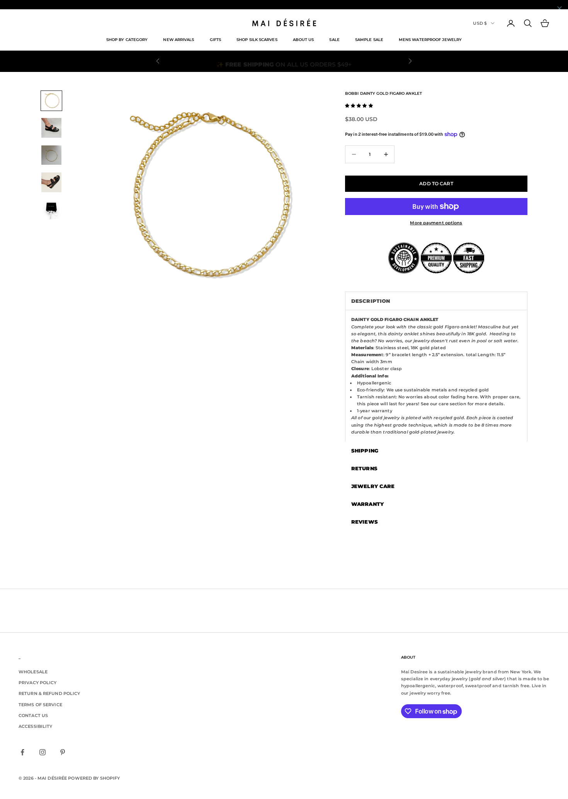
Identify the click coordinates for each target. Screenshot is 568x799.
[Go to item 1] (51, 100)
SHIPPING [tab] (364, 450)
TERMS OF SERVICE (40, 704)
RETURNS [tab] (364, 468)
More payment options (436, 222)
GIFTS (215, 40)
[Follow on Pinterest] (62, 752)
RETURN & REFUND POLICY (49, 693)
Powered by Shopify (94, 778)
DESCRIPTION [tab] (370, 301)
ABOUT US (303, 40)
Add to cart (436, 183)
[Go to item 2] (51, 127)
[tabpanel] (436, 375)
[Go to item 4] (51, 182)
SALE (334, 40)
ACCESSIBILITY (35, 726)
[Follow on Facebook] (22, 752)
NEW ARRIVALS (178, 40)
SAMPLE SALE (369, 40)
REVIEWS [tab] (364, 522)
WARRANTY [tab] (367, 504)
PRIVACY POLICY (38, 682)
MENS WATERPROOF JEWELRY (430, 40)
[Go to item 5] (51, 209)
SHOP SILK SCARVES (256, 40)
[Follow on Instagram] (42, 752)
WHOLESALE (33, 671)
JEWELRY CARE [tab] (373, 486)
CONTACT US (33, 715)
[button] (359, 105)
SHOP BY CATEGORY (127, 40)
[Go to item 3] (51, 155)
